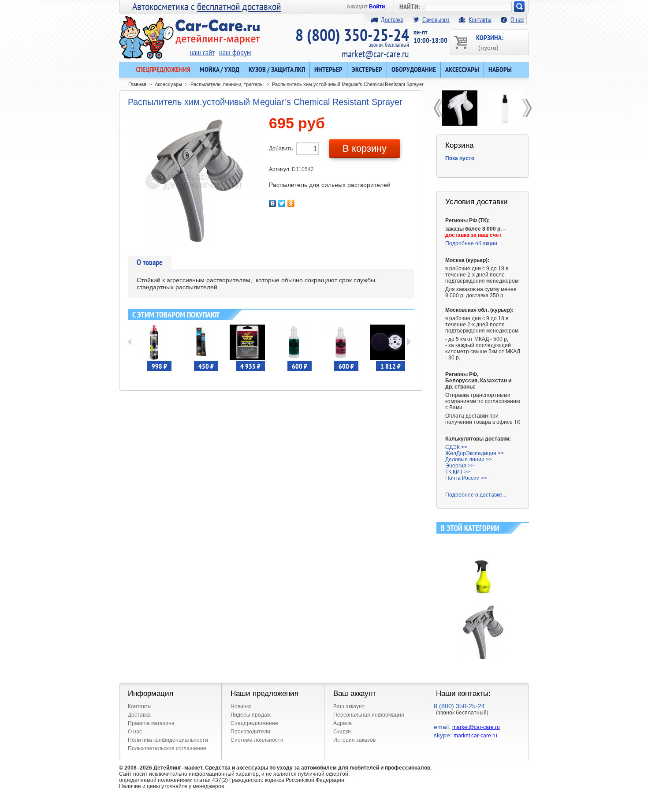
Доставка (392, 19)
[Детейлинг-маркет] (189, 31)
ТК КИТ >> (457, 472)
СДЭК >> (456, 447)
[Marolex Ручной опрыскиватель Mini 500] (482, 541)
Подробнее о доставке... (475, 495)
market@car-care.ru (375, 54)
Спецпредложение (254, 723)
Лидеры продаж (251, 715)
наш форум (235, 52)
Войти (377, 7)
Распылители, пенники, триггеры (227, 84)
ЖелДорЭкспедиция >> (474, 453)
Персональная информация (368, 715)
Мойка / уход (219, 69)
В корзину (365, 148)
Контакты (480, 19)
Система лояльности (257, 740)
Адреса (342, 723)
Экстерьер (367, 69)
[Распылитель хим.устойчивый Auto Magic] (482, 607)
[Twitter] (282, 203)
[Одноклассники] (291, 203)
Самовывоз (436, 19)
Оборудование (413, 69)
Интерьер (328, 69)
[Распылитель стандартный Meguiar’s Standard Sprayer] (459, 108)
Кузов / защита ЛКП (277, 69)
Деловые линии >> (468, 459)
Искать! (519, 6)
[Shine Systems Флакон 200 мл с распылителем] (506, 108)
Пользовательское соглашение (167, 748)
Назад (130, 342)
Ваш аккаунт (349, 706)
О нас (517, 19)
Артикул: (280, 169)
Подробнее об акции (471, 243)
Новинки (241, 706)
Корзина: (489, 42)
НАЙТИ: (409, 6)
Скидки (342, 732)
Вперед (409, 342)
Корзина (459, 145)
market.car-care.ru (475, 736)
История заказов (354, 740)
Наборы (500, 69)
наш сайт (202, 52)
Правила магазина (151, 723)
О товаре (150, 262)
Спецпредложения (163, 69)
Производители (250, 732)
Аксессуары (462, 69)
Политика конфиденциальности (168, 740)
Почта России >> (466, 478)
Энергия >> (459, 466)
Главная (137, 84)
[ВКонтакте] (272, 203)
